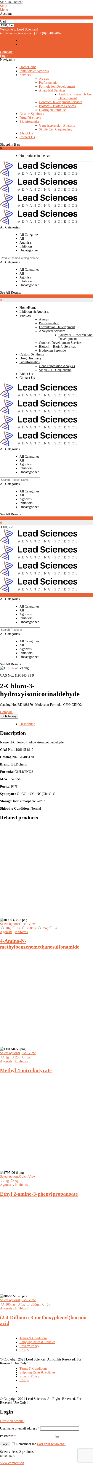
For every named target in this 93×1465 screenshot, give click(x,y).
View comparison (12, 1463)
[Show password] (57, 1437)
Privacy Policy (29, 1346)
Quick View (27, 924)
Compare (6, 52)
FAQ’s (24, 1350)
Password (8, 1436)
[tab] (56, 724)
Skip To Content (11, 2)
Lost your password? (51, 1444)
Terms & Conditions (33, 1338)
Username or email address (19, 1428)
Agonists (6, 932)
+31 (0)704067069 (48, 33)
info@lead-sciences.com (16, 33)
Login (4, 56)
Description (27, 724)
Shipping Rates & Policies (37, 1342)
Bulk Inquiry (9, 716)
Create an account (12, 1421)
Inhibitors (21, 932)
